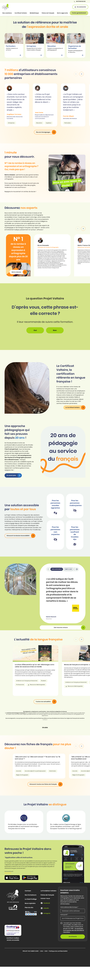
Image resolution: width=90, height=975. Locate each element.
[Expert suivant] (83, 228)
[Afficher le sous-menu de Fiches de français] (56, 13)
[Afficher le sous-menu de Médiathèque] (41, 13)
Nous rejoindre (30, 903)
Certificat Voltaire (21, 13)
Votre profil (64, 915)
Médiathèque (34, 13)
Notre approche (62, 13)
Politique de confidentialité (58, 951)
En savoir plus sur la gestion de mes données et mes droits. (73, 930)
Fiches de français (48, 13)
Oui (35, 330)
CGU (41, 951)
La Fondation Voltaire (48, 891)
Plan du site (29, 908)
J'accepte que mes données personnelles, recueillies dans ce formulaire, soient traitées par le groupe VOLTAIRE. (73, 927)
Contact (28, 891)
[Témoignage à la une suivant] (77, 569)
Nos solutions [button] (7, 13)
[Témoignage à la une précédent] (48, 569)
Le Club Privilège (31, 899)
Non (55, 330)
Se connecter (81, 7)
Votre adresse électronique (69, 907)
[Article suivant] (81, 639)
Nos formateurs (30, 895)
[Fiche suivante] (81, 746)
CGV (46, 951)
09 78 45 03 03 (80, 1)
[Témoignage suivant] (81, 74)
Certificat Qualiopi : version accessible (12, 939)
